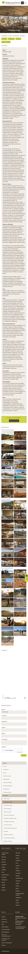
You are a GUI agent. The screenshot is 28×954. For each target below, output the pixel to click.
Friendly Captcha (19, 752)
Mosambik (4, 877)
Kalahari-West (6, 779)
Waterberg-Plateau (7, 792)
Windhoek (5, 795)
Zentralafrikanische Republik (20, 894)
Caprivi (4, 766)
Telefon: (4, 727)
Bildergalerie (11, 38)
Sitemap (3, 945)
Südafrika (4, 869)
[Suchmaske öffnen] (22, 2)
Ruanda (3, 884)
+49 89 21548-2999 (19, 928)
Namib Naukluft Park (7, 785)
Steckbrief (4, 38)
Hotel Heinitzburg (7, 808)
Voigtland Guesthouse (8, 834)
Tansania (4, 859)
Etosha (4, 772)
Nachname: (4, 721)
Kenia (3, 872)
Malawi (3, 882)
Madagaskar (4, 879)
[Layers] (25, 698)
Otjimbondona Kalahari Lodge (10, 818)
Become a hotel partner (7, 942)
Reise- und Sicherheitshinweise (6, 935)
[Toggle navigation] (25, 3)
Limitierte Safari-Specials (5, 853)
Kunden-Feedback (6, 929)
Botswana (4, 857)
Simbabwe (4, 864)
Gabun (17, 888)
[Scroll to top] (25, 951)
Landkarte (18, 38)
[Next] (23, 19)
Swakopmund (6, 789)
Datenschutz (4, 921)
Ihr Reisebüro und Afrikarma (6, 939)
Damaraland (6, 769)
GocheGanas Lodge (8, 805)
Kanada (17, 902)
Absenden (24, 755)
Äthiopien (18, 891)
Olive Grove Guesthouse (9, 815)
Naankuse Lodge (7, 811)
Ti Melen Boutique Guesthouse (10, 828)
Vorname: (4, 715)
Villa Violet (6, 831)
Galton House (7, 798)
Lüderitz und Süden (7, 782)
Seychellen (18, 873)
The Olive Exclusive (8, 824)
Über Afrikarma (5, 926)
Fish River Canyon (7, 776)
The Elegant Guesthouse (9, 821)
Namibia (5, 763)
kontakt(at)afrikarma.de (20, 926)
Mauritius (18, 875)
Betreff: (3, 709)
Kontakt (3, 916)
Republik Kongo (5, 874)
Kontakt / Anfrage (6, 42)
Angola (17, 900)
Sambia (3, 867)
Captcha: (4, 746)
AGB (3, 924)
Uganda (3, 887)
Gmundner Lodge (8, 802)
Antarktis (4, 890)
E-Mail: (3, 733)
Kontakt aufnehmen (14, 420)
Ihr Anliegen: (5, 739)
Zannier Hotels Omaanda (9, 837)
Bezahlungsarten (5, 932)
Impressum (4, 919)
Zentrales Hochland (7, 841)
